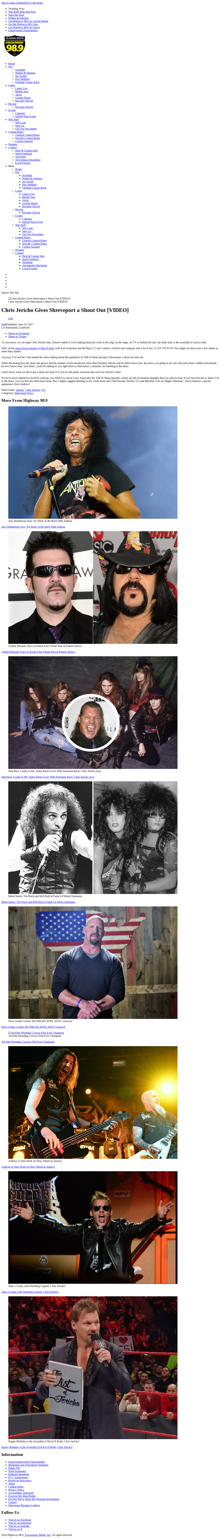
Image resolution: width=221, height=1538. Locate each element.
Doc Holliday (22, 79)
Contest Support (24, 141)
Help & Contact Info (26, 150)
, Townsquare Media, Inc (37, 1535)
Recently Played (24, 100)
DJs (10, 66)
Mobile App (21, 91)
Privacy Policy (16, 1489)
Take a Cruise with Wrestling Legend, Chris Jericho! (30, 1291)
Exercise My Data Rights (22, 1496)
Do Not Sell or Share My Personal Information (33, 1499)
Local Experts (22, 162)
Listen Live (21, 88)
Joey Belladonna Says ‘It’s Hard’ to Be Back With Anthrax (33, 526)
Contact (12, 147)
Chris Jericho (32, 390)
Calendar (20, 113)
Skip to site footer (33, 2)
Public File (14, 1468)
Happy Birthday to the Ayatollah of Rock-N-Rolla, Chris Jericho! (37, 1447)
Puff (3, 324)
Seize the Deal (16, 14)
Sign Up (19, 125)
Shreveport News (23, 393)
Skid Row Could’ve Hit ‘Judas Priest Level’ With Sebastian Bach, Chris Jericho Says (47, 776)
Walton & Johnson (18, 18)
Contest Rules (15, 131)
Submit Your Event (25, 116)
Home (11, 63)
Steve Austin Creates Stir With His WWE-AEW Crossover (33, 1026)
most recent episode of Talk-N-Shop (35, 348)
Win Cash (20, 122)
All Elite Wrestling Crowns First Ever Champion (27, 1041)
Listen (11, 85)
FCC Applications (18, 1477)
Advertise (20, 156)
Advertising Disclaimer (27, 159)
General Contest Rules (27, 135)
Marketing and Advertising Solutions (28, 1464)
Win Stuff (13, 119)
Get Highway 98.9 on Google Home (28, 21)
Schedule (20, 69)
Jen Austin (21, 76)
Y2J (43, 390)
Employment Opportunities (23, 30)
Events (12, 110)
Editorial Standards (18, 1474)
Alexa (18, 94)
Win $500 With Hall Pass (22, 11)
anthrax (20, 390)
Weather (12, 144)
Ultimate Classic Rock (27, 82)
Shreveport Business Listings (24, 1505)
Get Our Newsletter (26, 128)
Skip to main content (12, 2)
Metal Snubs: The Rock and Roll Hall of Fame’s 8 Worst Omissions (38, 902)
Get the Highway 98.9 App (23, 24)
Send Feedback (23, 153)
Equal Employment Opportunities (26, 1461)
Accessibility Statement (21, 1492)
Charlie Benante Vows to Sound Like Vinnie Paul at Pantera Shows (38, 651)
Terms (11, 1483)
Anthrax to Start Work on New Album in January (28, 1166)
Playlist (12, 103)
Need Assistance (17, 1471)
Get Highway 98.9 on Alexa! (24, 27)
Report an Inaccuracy (20, 1480)
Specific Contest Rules (27, 138)
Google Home (23, 97)
